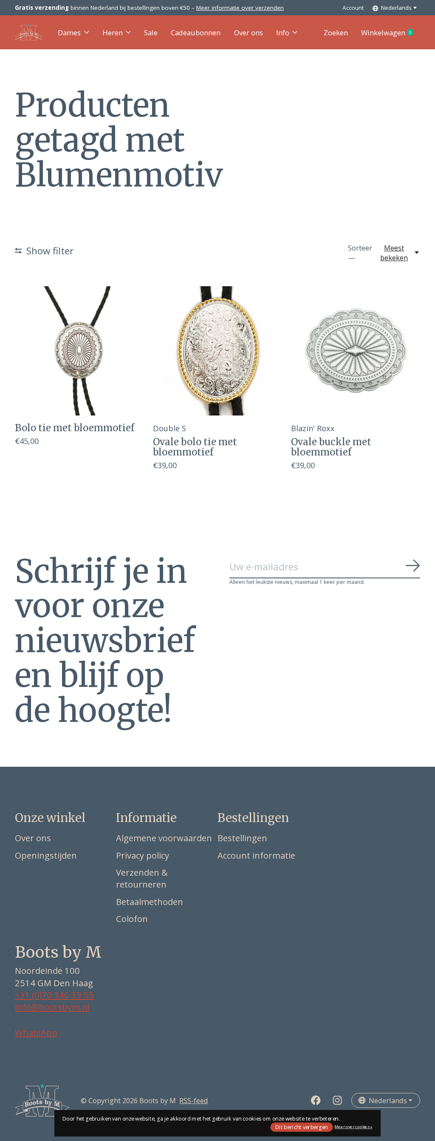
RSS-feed (193, 1100)
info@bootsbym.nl (52, 1007)
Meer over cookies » (353, 1127)
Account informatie (256, 855)
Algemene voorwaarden (164, 838)
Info (282, 32)
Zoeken (336, 32)
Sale (151, 32)
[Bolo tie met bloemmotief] (79, 350)
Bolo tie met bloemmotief (74, 428)
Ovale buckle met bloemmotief (331, 447)
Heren (112, 32)
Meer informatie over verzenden (240, 7)
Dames (69, 32)
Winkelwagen (390, 33)
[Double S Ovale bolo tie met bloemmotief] (217, 350)
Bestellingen (242, 838)
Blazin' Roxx (313, 428)
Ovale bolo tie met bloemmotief (195, 447)
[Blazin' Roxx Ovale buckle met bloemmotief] (355, 350)
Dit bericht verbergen (301, 1126)
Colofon (132, 919)
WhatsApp (36, 1032)
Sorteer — (360, 252)
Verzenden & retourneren (142, 878)
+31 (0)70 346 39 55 (54, 995)
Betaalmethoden (149, 902)
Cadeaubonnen (195, 32)
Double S (169, 428)
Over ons (248, 32)
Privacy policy (142, 855)
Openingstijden (46, 855)
